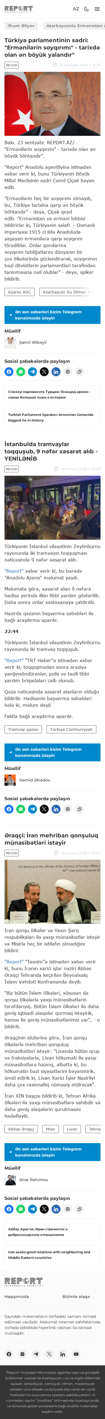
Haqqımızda (16, 1296)
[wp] (20, 371)
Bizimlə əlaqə (76, 1296)
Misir (50, 1129)
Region (11, 65)
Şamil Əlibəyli (33, 342)
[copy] (79, 371)
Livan (72, 1129)
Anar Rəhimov (33, 1179)
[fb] (8, 371)
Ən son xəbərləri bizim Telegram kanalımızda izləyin (48, 315)
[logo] (18, 9)
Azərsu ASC (19, 292)
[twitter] (44, 371)
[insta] (22, 1354)
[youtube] (76, 1354)
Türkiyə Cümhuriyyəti (71, 729)
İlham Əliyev (21, 25)
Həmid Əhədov (34, 780)
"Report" (14, 571)
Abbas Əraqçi (21, 1129)
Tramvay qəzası (23, 729)
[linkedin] (56, 371)
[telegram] (32, 371)
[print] (67, 371)
